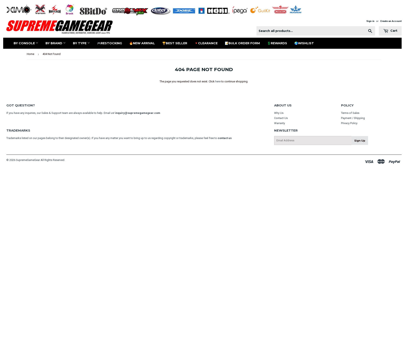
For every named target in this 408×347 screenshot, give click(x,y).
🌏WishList (304, 43)
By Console (25, 43)
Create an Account (391, 21)
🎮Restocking (109, 43)
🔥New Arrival (142, 43)
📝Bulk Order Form (242, 43)
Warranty (279, 123)
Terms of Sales (350, 113)
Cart (393, 31)
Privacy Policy (349, 123)
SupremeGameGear (28, 160)
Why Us (278, 113)
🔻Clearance (206, 43)
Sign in (370, 21)
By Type (80, 43)
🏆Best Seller (174, 43)
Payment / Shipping (353, 118)
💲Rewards (277, 43)
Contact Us (281, 118)
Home (30, 54)
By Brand (54, 43)
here (218, 81)
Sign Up (359, 140)
